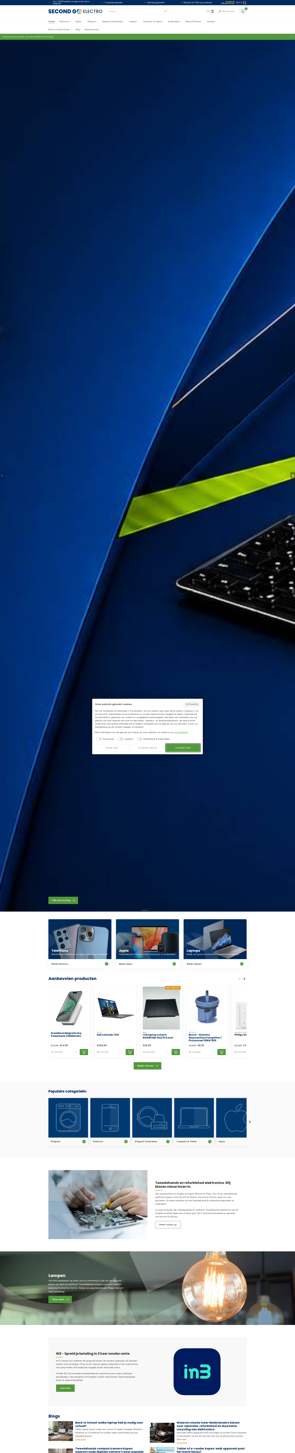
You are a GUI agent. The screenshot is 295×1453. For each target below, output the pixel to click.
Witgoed (91, 21)
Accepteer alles (183, 747)
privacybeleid (181, 732)
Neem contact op (168, 1224)
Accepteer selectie (147, 747)
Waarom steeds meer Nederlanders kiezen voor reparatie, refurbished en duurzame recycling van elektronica (208, 1426)
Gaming (210, 21)
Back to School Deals (58, 29)
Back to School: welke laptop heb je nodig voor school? (109, 1424)
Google (50, 36)
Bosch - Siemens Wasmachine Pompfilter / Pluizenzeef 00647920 (205, 1037)
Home (51, 21)
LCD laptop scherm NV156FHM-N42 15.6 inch (158, 1036)
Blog (78, 29)
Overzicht (193, 704)
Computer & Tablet (152, 21)
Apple (78, 21)
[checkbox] (104, 739)
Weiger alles (112, 747)
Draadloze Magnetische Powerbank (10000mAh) (66, 1034)
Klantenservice (92, 29)
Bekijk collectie (145, 1065)
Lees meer (65, 1388)
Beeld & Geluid (193, 21)
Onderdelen (174, 21)
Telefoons (64, 21)
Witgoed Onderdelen (112, 21)
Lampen (133, 21)
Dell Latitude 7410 (108, 1034)
